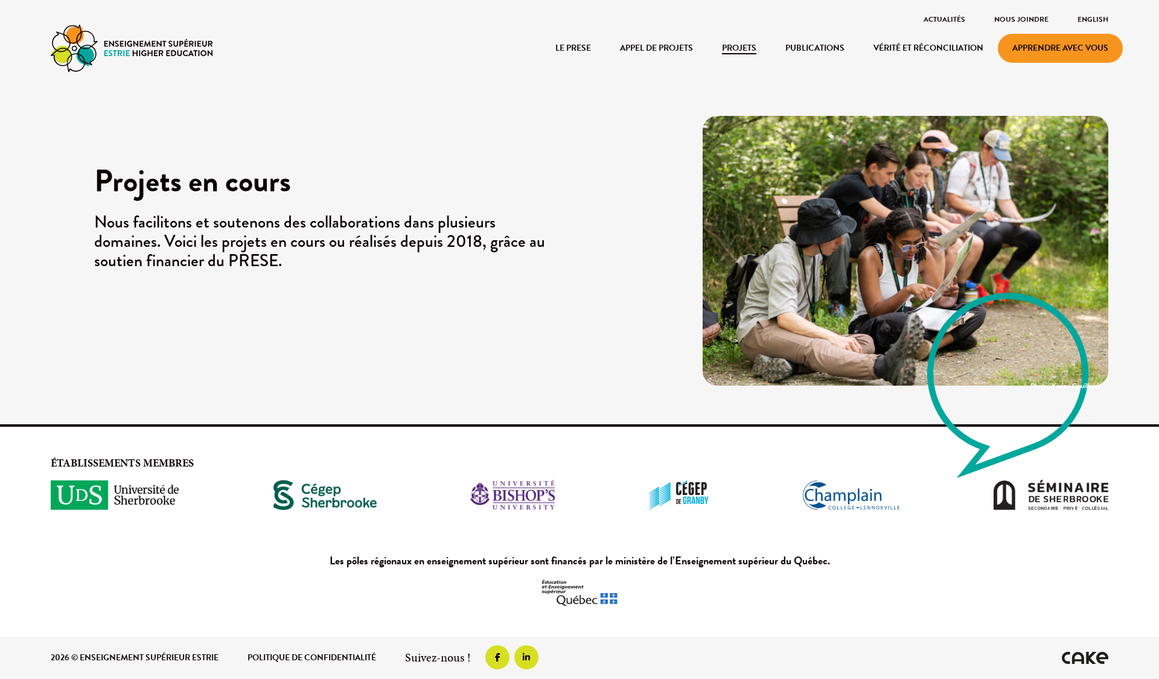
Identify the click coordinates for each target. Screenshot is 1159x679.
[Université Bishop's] (512, 495)
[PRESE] (131, 47)
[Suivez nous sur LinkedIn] (526, 657)
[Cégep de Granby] (679, 495)
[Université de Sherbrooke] (115, 495)
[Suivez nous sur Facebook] (497, 657)
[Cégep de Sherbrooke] (325, 495)
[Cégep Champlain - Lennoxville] (851, 495)
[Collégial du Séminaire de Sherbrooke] (1051, 495)
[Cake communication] (1085, 658)
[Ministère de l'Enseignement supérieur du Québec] (579, 593)
